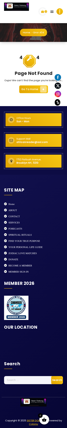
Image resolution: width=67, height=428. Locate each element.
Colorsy (33, 424)
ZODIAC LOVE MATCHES (22, 253)
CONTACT (14, 216)
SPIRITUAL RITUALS (20, 235)
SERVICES (14, 222)
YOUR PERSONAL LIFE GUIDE (25, 247)
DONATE (13, 259)
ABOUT (12, 210)
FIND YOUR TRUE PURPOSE (24, 241)
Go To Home (29, 89)
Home (26, 32)
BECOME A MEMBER (20, 265)
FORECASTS (15, 228)
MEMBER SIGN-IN (18, 271)
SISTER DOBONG (36, 420)
